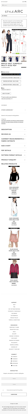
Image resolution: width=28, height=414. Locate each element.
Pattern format (5, 72)
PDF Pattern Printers (14, 309)
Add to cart (6, 93)
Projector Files (14, 329)
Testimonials (14, 315)
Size (2, 88)
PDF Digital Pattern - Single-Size (10, 77)
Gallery (14, 333)
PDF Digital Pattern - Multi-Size (10, 74)
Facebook (15, 358)
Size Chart (14, 338)
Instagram (15, 363)
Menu (5, 15)
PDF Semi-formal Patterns (12, 122)
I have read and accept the (14, 390)
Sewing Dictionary (14, 340)
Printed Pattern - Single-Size (11, 84)
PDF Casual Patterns (6, 120)
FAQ (14, 306)
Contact (15, 356)
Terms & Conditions (14, 320)
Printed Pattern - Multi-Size (10, 81)
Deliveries (14, 313)
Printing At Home (14, 327)
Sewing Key (14, 347)
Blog (14, 331)
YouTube (15, 365)
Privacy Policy (14, 317)
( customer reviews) (5, 67)
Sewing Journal (14, 344)
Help (14, 304)
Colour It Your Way (14, 349)
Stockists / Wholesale (14, 311)
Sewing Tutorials (14, 336)
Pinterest (15, 361)
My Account (4, 1)
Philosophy (14, 342)
